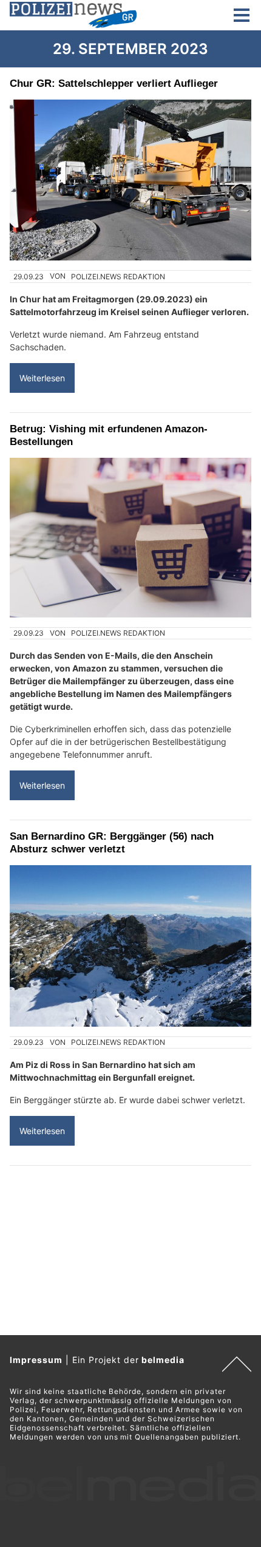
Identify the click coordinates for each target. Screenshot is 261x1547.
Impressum (36, 1360)
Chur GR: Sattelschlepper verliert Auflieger (114, 83)
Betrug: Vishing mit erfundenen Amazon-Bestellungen (109, 435)
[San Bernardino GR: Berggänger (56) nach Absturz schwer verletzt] (130, 945)
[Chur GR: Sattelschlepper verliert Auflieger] (130, 180)
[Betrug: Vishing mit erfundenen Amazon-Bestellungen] (130, 537)
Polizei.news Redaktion (118, 276)
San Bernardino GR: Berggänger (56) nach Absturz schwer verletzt (112, 842)
